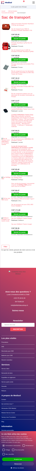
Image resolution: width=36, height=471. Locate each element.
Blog (2, 421)
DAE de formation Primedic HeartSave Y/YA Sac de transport (22, 24)
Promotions (4, 342)
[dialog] (18, 451)
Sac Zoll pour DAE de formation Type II (22, 199)
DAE (2, 346)
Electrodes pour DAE (7, 351)
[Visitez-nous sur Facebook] (13, 315)
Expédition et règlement (8, 377)
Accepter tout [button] (18, 459)
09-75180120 (19, 301)
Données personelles (7, 430)
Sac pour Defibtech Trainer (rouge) (21, 218)
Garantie (4, 386)
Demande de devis (6, 373)
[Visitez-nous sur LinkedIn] (18, 315)
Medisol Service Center (8, 412)
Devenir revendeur (6, 360)
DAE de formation (12, 11)
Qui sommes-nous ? (7, 404)
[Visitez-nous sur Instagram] (23, 315)
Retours (3, 390)
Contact (3, 399)
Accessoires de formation (7, 12)
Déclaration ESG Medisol (8, 408)
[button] (18, 468)
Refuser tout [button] (18, 464)
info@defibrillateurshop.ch (19, 305)
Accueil (3, 11)
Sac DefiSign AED (16, 177)
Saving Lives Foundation (8, 417)
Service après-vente (7, 382)
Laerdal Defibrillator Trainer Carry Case (22, 109)
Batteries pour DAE (7, 355)
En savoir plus (16, 442)
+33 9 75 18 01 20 (19, 298)
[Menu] (33, 2)
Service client (5, 368)
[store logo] (6, 2)
